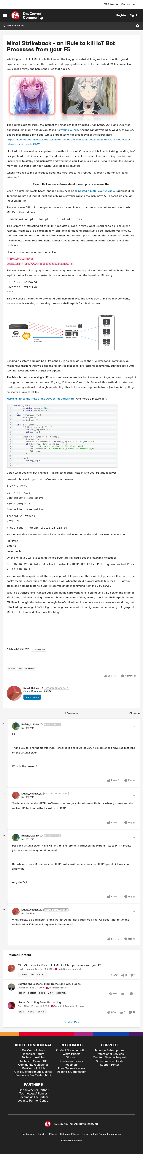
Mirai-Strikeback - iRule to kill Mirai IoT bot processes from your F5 (59, 965)
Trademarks (28, 1134)
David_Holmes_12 (33, 688)
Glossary (71, 1057)
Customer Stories (71, 1061)
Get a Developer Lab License (33, 1072)
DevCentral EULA (33, 1068)
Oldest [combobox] (134, 713)
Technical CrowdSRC (33, 1061)
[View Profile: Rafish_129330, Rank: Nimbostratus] (16, 726)
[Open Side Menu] (5, 15)
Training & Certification (71, 1072)
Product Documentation (71, 1050)
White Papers (71, 1054)
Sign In (134, 15)
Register (121, 15)
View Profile (32, 696)
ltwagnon (23, 987)
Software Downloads (109, 1061)
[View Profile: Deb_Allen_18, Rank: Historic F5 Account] (11, 1005)
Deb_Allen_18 (25, 1006)
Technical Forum (33, 1054)
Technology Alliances (33, 1093)
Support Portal (109, 1065)
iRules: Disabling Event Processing (39, 1002)
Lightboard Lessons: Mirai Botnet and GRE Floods (49, 983)
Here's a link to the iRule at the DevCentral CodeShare (40, 398)
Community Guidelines (33, 1065)
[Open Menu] (137, 25)
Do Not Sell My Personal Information (101, 1134)
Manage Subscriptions (109, 1050)
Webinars (71, 1065)
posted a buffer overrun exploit (97, 191)
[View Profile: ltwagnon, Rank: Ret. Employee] (11, 987)
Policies (42, 1134)
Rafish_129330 (30, 724)
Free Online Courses (71, 1068)
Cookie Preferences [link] (71, 1140)
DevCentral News (33, 1050)
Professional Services (110, 1054)
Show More (74, 1022)
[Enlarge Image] (71, 97)
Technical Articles (16, 25)
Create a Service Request (109, 1057)
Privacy (53, 1134)
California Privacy (69, 1134)
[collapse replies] (4, 724)
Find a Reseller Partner (33, 1090)
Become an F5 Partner (33, 1097)
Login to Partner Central (33, 1100)
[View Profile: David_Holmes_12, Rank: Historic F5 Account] (14, 693)
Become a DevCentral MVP (33, 1075)
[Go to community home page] (27, 15)
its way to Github (67, 130)
